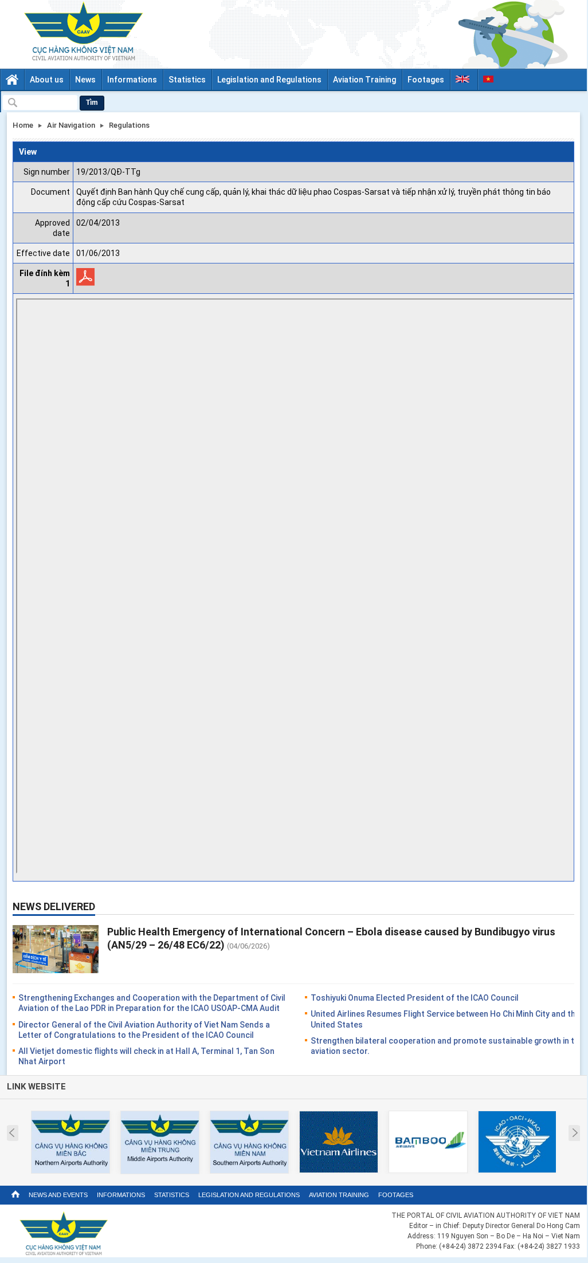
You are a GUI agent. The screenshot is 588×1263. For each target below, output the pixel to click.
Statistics (187, 79)
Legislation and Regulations (269, 79)
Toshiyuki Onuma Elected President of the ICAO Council (415, 997)
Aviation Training (364, 79)
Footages (425, 79)
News (85, 79)
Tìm (92, 103)
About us (47, 79)
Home (23, 125)
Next (575, 1133)
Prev (11, 1133)
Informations (132, 79)
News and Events (58, 1194)
